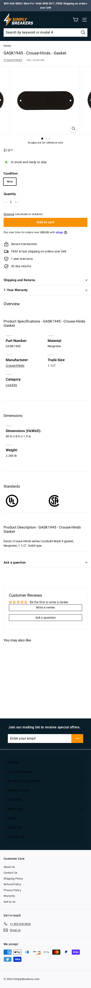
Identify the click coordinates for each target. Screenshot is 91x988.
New (10, 181)
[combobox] (45, 32)
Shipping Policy (13, 878)
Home (7, 45)
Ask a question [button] (45, 617)
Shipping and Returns (19, 280)
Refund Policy (12, 884)
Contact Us (11, 872)
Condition (11, 173)
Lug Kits (11, 385)
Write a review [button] (45, 607)
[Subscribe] (77, 738)
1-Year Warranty (16, 290)
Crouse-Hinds (13, 60)
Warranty (9, 895)
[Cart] (75, 20)
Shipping (9, 214)
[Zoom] (73, 128)
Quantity (10, 194)
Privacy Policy (12, 890)
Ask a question (15, 562)
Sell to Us (10, 901)
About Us (9, 867)
